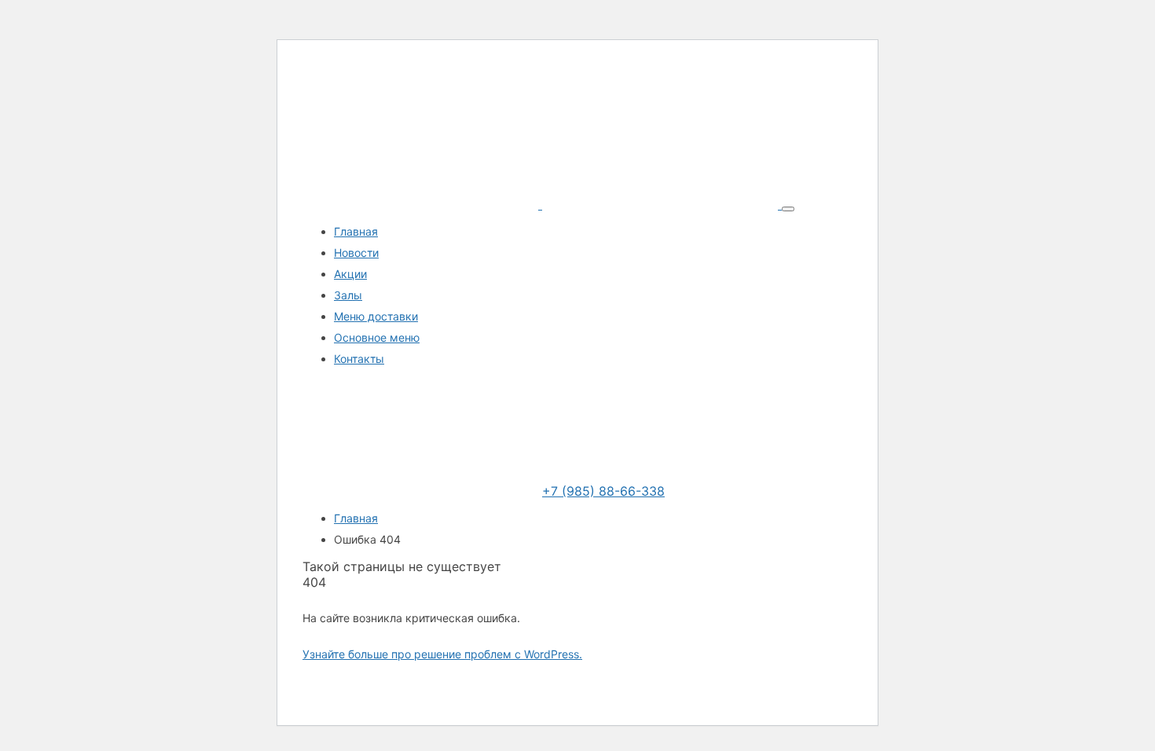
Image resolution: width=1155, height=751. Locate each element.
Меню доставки (376, 316)
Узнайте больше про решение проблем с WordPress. (442, 654)
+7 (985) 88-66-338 (603, 491)
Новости (356, 252)
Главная (356, 231)
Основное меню (377, 337)
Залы (348, 295)
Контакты (359, 358)
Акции (350, 273)
